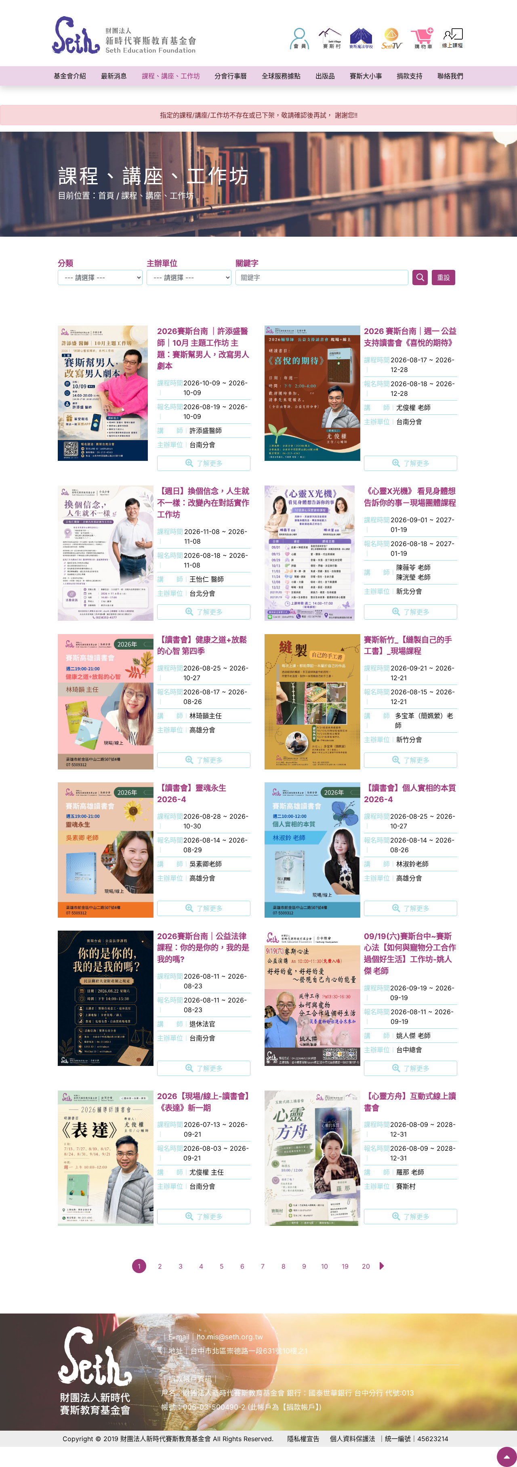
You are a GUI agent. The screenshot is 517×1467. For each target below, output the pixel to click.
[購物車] (422, 38)
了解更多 (210, 463)
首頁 (106, 196)
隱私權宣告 (303, 1439)
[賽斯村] (330, 38)
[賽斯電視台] (392, 38)
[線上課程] (453, 38)
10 (324, 1266)
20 (366, 1266)
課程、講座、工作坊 (157, 196)
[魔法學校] (361, 38)
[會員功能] (300, 38)
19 (345, 1266)
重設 (443, 277)
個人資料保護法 (352, 1439)
